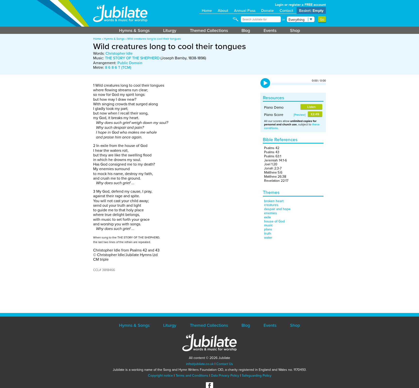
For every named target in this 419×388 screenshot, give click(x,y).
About (223, 10)
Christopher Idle (119, 53)
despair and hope (277, 208)
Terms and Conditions (192, 375)
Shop (295, 30)
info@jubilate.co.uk (200, 363)
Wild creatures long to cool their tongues (154, 39)
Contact (286, 10)
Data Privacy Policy (225, 375)
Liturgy (169, 30)
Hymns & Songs (134, 30)
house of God (274, 221)
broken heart (273, 200)
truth (267, 233)
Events (270, 30)
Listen (311, 107)
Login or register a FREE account (300, 4)
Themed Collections (209, 30)
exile (267, 217)
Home (207, 10)
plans (268, 229)
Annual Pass (244, 10)
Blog (246, 30)
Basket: (311, 10)
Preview (299, 115)
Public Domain (129, 62)
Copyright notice (160, 375)
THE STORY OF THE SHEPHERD (132, 58)
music (268, 225)
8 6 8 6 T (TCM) (118, 67)
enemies (270, 213)
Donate (267, 10)
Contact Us (224, 363)
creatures (271, 204)
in (283, 19)
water (268, 237)
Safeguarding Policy (256, 375)
